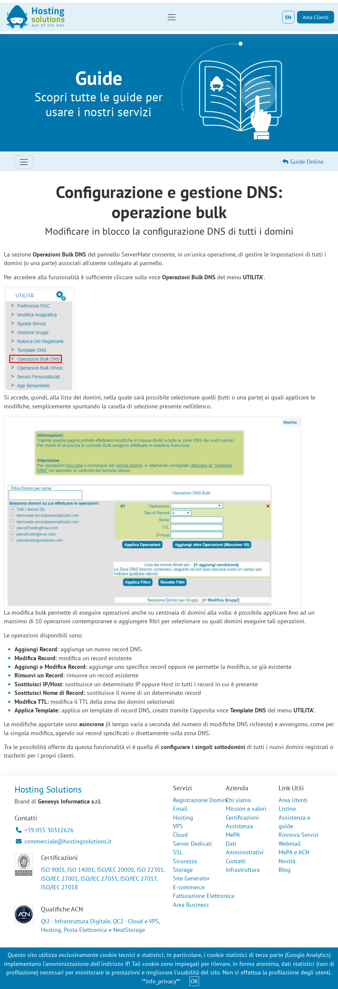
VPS (178, 826)
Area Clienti (315, 17)
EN (288, 17)
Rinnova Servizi (299, 834)
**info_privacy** (161, 981)
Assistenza (239, 826)
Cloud (180, 834)
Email (180, 808)
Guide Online (305, 161)
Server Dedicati (192, 843)
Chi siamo (238, 800)
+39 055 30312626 (49, 830)
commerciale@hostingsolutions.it (68, 841)
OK (194, 981)
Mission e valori (246, 808)
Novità (287, 861)
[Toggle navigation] (172, 17)
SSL (178, 852)
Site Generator (191, 878)
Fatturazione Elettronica (203, 896)
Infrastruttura (243, 869)
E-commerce (189, 887)
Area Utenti (293, 800)
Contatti (236, 861)
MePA (233, 834)
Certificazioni (242, 817)
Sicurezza (185, 861)
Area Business (191, 904)
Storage (183, 869)
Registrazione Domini (200, 800)
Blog (284, 869)
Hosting (183, 817)
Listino (287, 808)
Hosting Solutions (48, 789)
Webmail (290, 843)
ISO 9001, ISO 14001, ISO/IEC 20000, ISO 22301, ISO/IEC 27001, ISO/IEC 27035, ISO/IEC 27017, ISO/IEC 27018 (103, 878)
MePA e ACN (294, 852)
